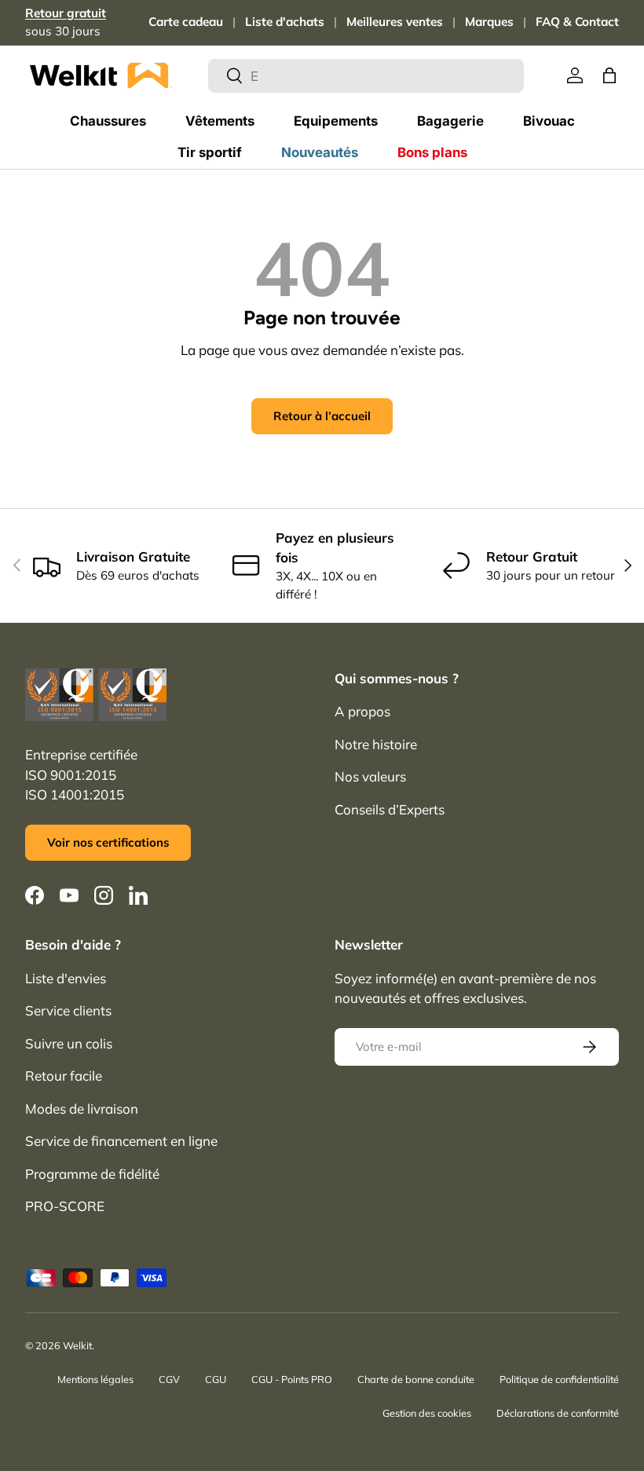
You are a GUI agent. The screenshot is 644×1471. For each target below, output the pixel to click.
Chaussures (108, 121)
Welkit (77, 1345)
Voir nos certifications (108, 842)
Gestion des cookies (426, 1413)
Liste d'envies (65, 978)
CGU (215, 1379)
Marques (489, 21)
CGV (169, 1379)
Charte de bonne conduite (415, 1379)
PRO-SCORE (64, 1206)
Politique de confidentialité (559, 1379)
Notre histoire (376, 744)
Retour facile (63, 1075)
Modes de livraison (81, 1108)
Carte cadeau (185, 21)
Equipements (336, 121)
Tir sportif (209, 152)
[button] (609, 75)
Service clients (68, 1010)
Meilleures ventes (394, 21)
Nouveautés (319, 152)
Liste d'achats (284, 21)
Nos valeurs (370, 776)
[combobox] (366, 76)
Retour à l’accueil (322, 415)
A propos (362, 711)
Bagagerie (450, 121)
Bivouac (549, 121)
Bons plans (432, 152)
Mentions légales (95, 1379)
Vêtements (219, 121)
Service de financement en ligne (121, 1141)
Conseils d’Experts (390, 809)
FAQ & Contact (577, 21)
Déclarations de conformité (557, 1413)
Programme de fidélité (92, 1173)
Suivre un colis (68, 1043)
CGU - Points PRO (291, 1379)
